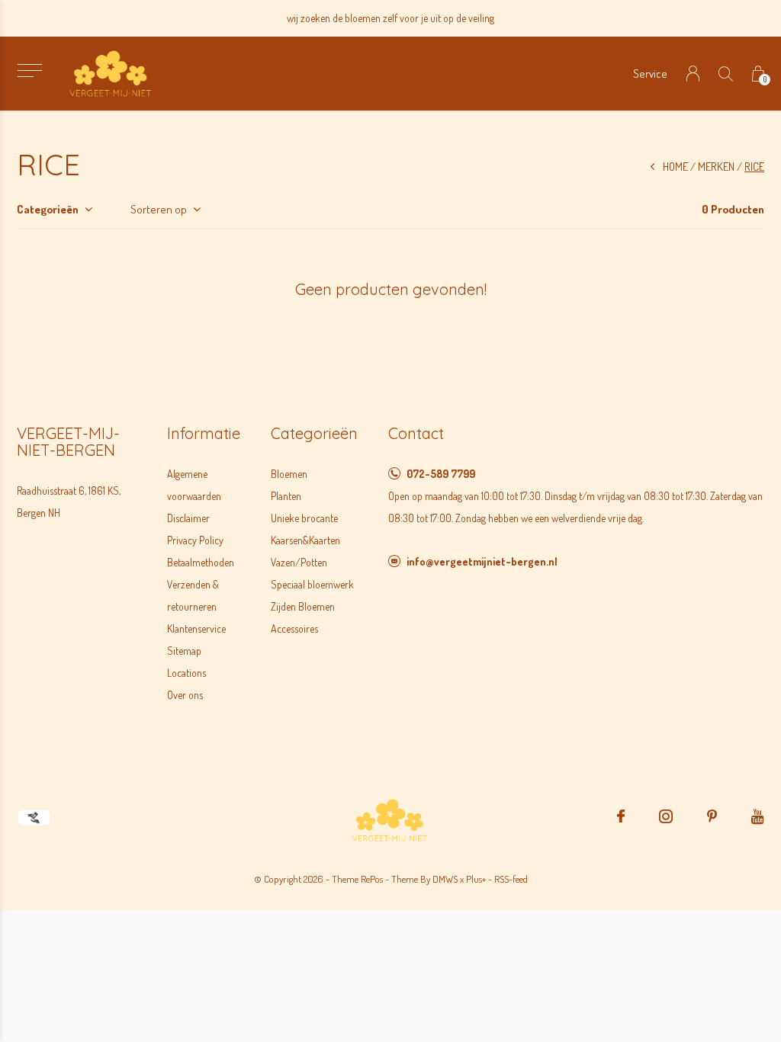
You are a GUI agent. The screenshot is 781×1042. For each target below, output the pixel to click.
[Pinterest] (712, 816)
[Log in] (692, 73)
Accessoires (294, 628)
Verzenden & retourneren (193, 595)
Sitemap (184, 650)
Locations (186, 672)
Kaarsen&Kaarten (305, 540)
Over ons (185, 694)
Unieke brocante (304, 517)
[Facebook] (621, 816)
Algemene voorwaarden (194, 484)
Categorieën (48, 209)
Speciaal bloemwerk (312, 584)
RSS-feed (511, 879)
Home (675, 166)
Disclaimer (188, 517)
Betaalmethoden (200, 562)
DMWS (445, 879)
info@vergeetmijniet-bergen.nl (482, 561)
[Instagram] (666, 816)
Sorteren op (158, 209)
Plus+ (476, 879)
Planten (286, 495)
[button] (29, 70)
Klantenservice (196, 628)
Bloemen (289, 473)
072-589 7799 (441, 473)
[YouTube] (757, 816)
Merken (716, 166)
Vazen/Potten (299, 562)
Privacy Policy (195, 540)
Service (650, 73)
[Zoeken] (725, 73)
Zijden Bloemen (303, 606)
